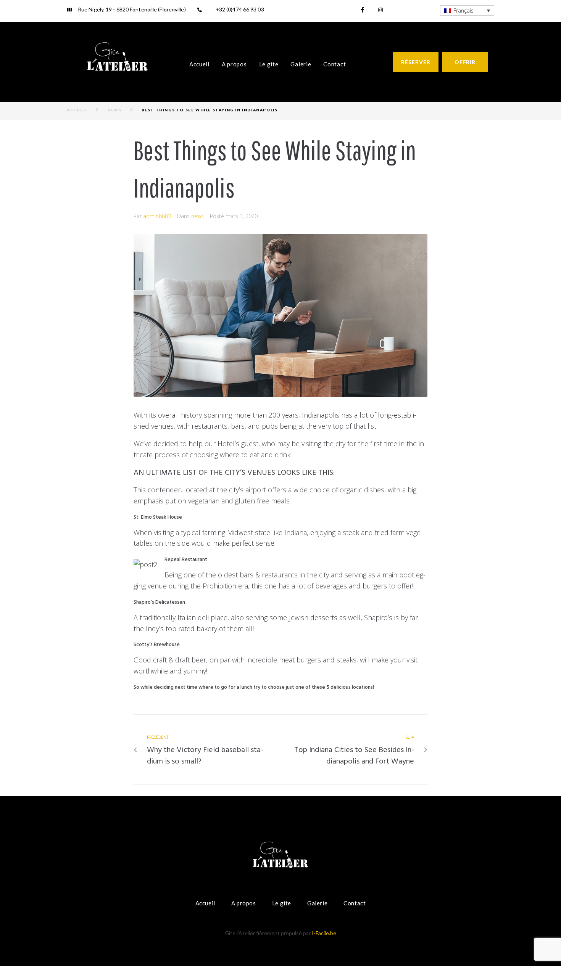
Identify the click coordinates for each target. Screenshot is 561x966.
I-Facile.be (324, 933)
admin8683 (157, 216)
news (114, 110)
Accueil (77, 110)
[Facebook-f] (362, 10)
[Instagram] (380, 10)
